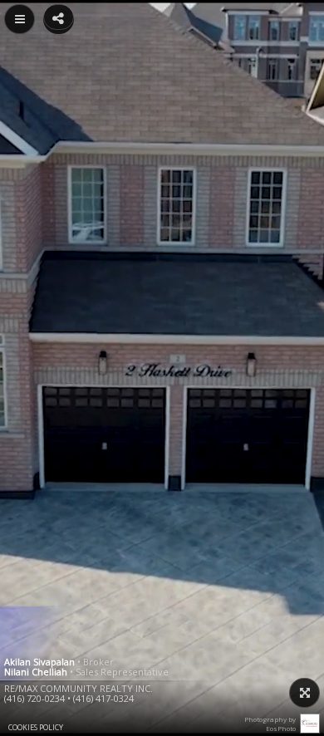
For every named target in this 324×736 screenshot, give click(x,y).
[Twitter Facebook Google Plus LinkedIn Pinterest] (58, 17)
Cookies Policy (35, 727)
